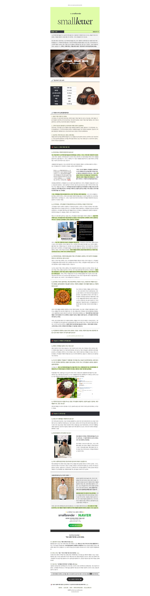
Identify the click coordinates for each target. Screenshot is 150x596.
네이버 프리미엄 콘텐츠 (78, 587)
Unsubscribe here (75, 591)
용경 (64, 584)
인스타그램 (66, 587)
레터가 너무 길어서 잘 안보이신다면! (75, 5)
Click (78, 553)
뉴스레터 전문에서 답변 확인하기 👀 (75, 335)
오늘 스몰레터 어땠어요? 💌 (75, 579)
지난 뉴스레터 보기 (87, 587)
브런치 (71, 587)
